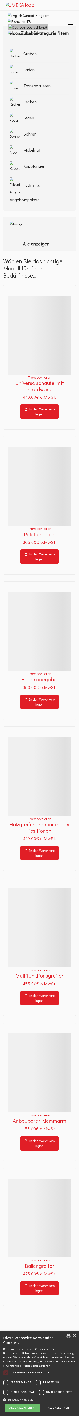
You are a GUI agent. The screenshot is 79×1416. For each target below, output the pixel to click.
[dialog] (39, 1373)
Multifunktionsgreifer (39, 975)
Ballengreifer (39, 1265)
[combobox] (68, 1336)
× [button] (74, 1335)
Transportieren (39, 377)
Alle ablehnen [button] (58, 1408)
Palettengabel (39, 534)
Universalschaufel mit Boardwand (39, 385)
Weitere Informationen (36, 1365)
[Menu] (70, 24)
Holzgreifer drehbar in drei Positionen (39, 827)
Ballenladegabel (39, 679)
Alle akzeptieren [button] (22, 1408)
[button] (39, 1399)
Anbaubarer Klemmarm (39, 1120)
